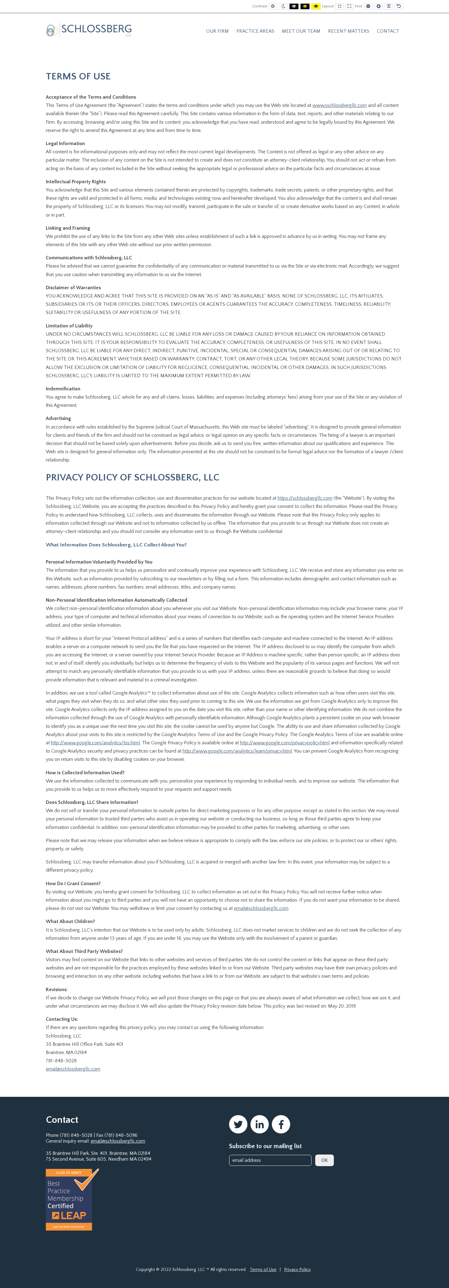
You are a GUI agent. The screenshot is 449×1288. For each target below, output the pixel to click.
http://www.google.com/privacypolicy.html (285, 743)
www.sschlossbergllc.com (339, 105)
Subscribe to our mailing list (265, 1146)
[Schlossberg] (89, 30)
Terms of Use (263, 1269)
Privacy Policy (297, 1269)
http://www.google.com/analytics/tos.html (95, 743)
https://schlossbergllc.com (305, 498)
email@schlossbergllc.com (261, 908)
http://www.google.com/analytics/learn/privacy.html (237, 751)
